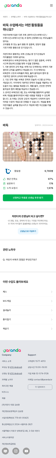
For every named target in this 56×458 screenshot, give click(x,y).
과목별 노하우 (7, 379)
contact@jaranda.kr (43, 379)
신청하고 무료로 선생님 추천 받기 (28, 197)
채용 (3, 398)
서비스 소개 (6, 361)
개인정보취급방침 (9, 444)
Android (18, 367)
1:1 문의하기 (40, 387)
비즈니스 (5, 392)
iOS (12, 367)
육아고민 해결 (7, 386)
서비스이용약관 (8, 437)
